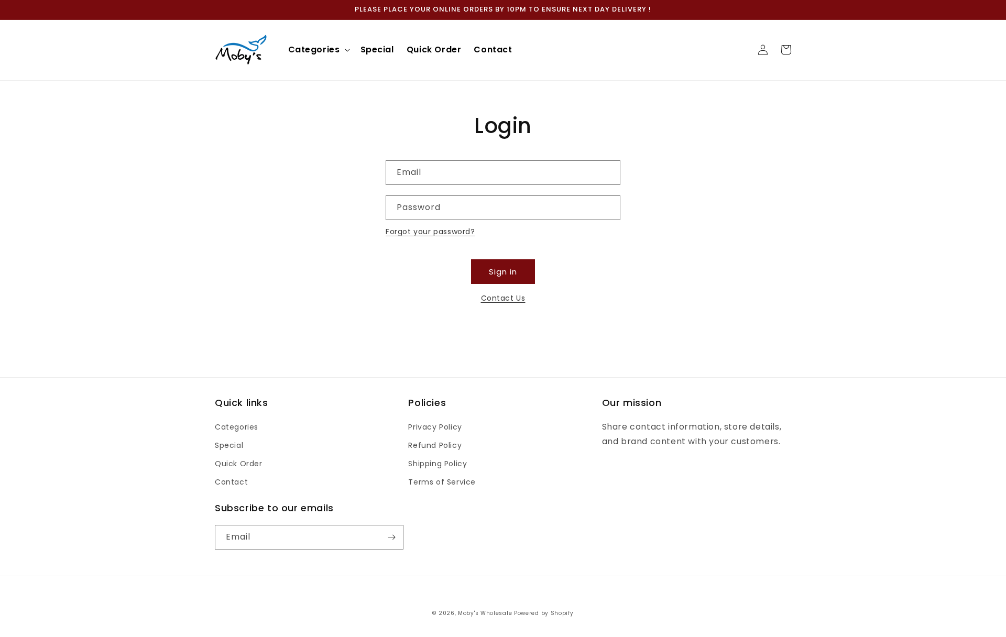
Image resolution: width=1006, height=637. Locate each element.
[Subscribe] (391, 537)
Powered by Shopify (544, 613)
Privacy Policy (435, 427)
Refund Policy (435, 445)
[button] (318, 50)
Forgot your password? (430, 231)
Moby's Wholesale (485, 613)
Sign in (503, 271)
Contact (231, 482)
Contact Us (503, 298)
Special (229, 445)
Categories (236, 427)
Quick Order (239, 463)
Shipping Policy (437, 463)
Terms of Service (442, 482)
